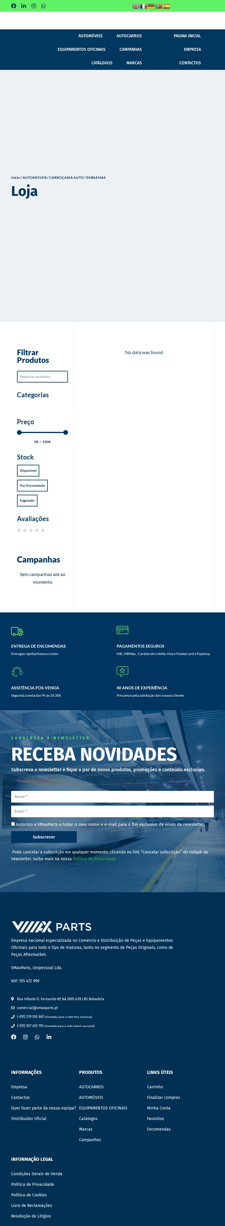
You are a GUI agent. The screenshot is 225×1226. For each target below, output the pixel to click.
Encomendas (159, 1129)
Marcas (134, 62)
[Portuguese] (159, 6)
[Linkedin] (23, 6)
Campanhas (131, 49)
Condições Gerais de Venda (36, 1173)
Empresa (192, 49)
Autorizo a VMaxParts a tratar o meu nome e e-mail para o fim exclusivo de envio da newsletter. (110, 824)
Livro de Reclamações (31, 1205)
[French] (144, 6)
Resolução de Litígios (31, 1216)
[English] (136, 6)
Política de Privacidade (94, 858)
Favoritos (155, 1118)
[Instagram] (33, 6)
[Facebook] (13, 6)
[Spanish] (167, 6)
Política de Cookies (29, 1195)
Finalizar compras (163, 1097)
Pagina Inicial (187, 35)
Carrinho (155, 1086)
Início (15, 177)
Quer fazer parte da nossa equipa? (43, 1108)
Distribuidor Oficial (28, 1118)
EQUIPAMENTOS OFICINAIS (81, 49)
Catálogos (101, 62)
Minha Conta (159, 1108)
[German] (151, 6)
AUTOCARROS (129, 35)
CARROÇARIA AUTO (66, 177)
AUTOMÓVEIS (91, 35)
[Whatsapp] (43, 6)
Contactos (190, 62)
